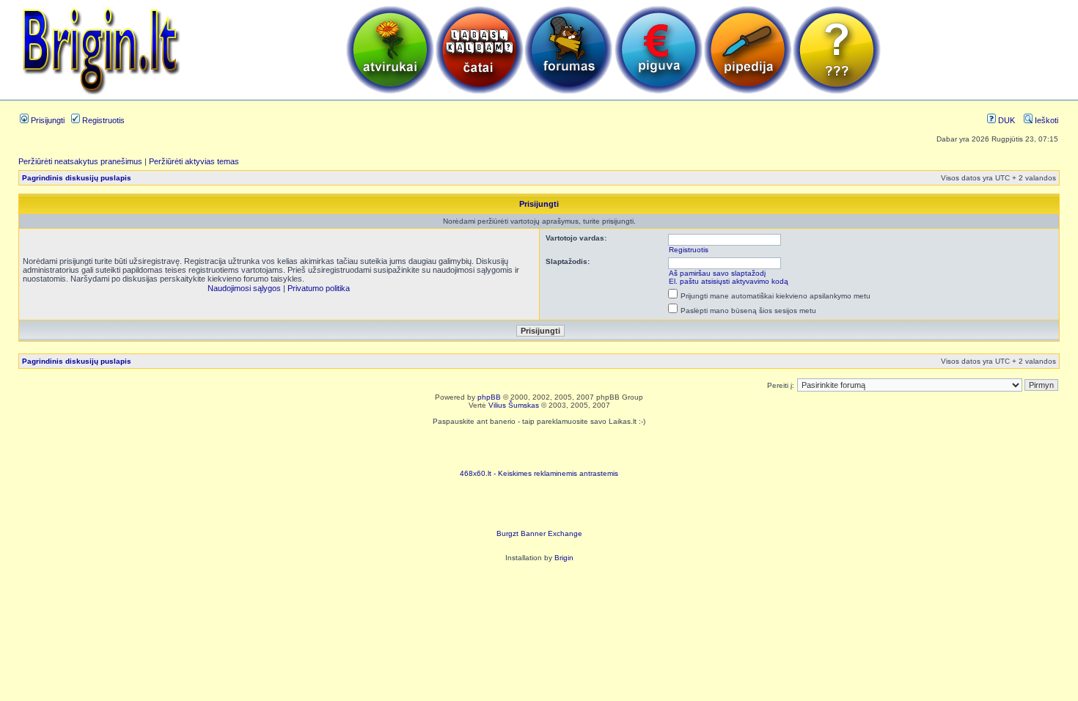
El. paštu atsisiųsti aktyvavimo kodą (728, 281)
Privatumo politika (318, 288)
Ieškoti (1045, 120)
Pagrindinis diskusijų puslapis (76, 178)
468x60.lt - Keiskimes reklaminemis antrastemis (539, 473)
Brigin (563, 558)
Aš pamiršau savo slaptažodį (717, 273)
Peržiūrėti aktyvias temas (194, 161)
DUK (1005, 120)
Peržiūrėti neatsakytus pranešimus (80, 161)
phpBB (489, 397)
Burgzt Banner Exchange (539, 533)
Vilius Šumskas (513, 405)
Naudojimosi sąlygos (244, 288)
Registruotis (102, 120)
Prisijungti (47, 120)
